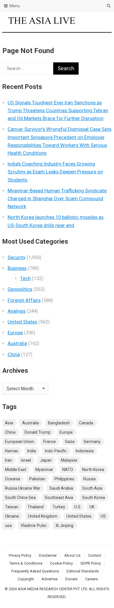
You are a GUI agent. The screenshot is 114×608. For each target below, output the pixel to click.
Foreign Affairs (24, 300)
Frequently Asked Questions (35, 571)
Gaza (70, 441)
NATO (67, 469)
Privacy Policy (20, 555)
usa (8, 525)
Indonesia (85, 451)
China (14, 354)
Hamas (11, 451)
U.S (77, 507)
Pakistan (37, 479)
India (31, 451)
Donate (71, 579)
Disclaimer (48, 555)
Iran (8, 460)
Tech (25, 278)
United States (22, 322)
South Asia (92, 488)
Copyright (26, 579)
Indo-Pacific (56, 451)
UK (91, 507)
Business (17, 268)
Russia (89, 479)
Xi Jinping (64, 525)
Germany (92, 441)
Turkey (59, 507)
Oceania (12, 479)
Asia (9, 423)
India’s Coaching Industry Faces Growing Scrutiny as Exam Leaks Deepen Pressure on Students (55, 171)
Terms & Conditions (25, 563)
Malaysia (69, 460)
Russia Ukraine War (22, 488)
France (49, 441)
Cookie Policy (61, 563)
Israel (26, 460)
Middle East (15, 469)
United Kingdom (42, 516)
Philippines (64, 479)
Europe (15, 332)
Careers (91, 579)
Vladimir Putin (33, 525)
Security (16, 257)
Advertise (50, 579)
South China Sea (20, 497)
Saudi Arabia (61, 488)
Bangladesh (59, 423)
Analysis (16, 311)
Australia (17, 343)
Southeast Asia (59, 497)
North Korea (93, 469)
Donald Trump (38, 432)
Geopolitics (20, 289)
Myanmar (44, 469)
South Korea (93, 497)
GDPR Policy (90, 563)
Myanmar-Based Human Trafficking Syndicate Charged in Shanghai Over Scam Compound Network (57, 198)
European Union (19, 441)
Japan (46, 460)
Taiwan (11, 507)
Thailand (35, 507)
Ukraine (12, 516)
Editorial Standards (83, 571)
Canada (86, 423)
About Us (72, 555)
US (103, 516)
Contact (94, 555)
